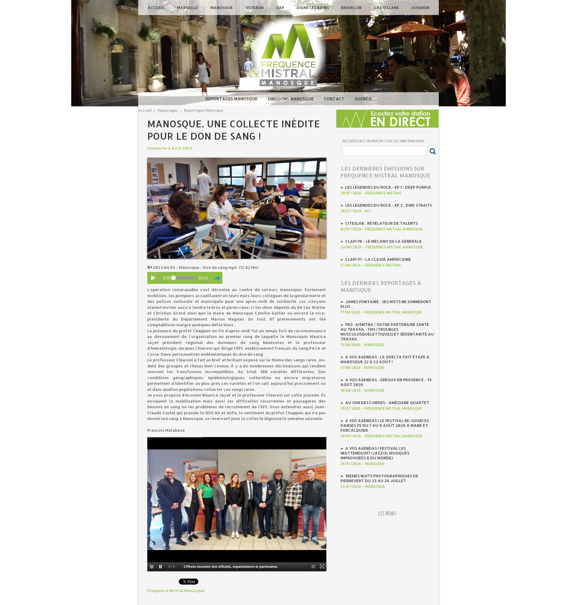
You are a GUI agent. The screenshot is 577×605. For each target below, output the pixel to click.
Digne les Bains (313, 7)
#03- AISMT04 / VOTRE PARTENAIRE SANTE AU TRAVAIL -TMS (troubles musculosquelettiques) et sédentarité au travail (387, 331)
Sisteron (255, 7)
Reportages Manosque (232, 98)
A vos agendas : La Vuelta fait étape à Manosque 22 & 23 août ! (384, 359)
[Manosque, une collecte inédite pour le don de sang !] (236, 159)
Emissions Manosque (291, 98)
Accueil (157, 7)
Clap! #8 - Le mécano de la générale (383, 241)
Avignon (420, 7)
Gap (280, 7)
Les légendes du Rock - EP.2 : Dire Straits (388, 205)
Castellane (387, 7)
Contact (335, 98)
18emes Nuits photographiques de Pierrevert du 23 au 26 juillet (379, 478)
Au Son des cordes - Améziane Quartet (387, 402)
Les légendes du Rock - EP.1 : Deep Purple (388, 187)
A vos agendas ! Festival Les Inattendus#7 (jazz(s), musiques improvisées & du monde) (374, 453)
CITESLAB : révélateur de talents (381, 223)
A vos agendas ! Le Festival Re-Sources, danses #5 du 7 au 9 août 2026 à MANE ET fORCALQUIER (385, 425)
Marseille (188, 7)
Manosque (222, 7)
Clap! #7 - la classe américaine (378, 259)
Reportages (168, 110)
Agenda (363, 98)
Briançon (351, 7)
